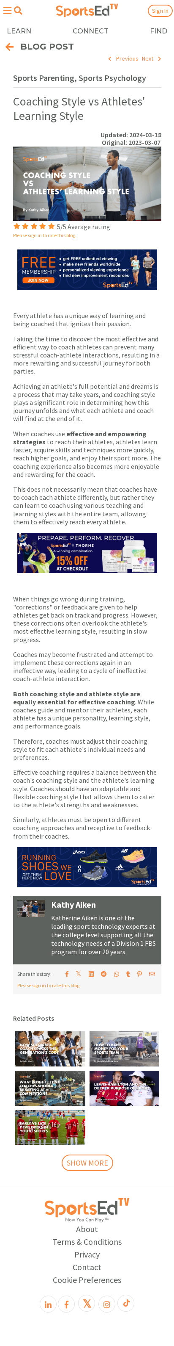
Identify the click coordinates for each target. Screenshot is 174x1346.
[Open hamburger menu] (7, 10)
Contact (87, 1267)
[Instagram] (106, 1304)
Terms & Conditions (87, 1241)
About (87, 1229)
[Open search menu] (18, 10)
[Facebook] (66, 1304)
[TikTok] (125, 1303)
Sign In (160, 10)
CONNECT (91, 31)
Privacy (87, 1254)
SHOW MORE (87, 1163)
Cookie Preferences (87, 1279)
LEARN (19, 31)
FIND (158, 31)
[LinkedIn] (48, 1304)
